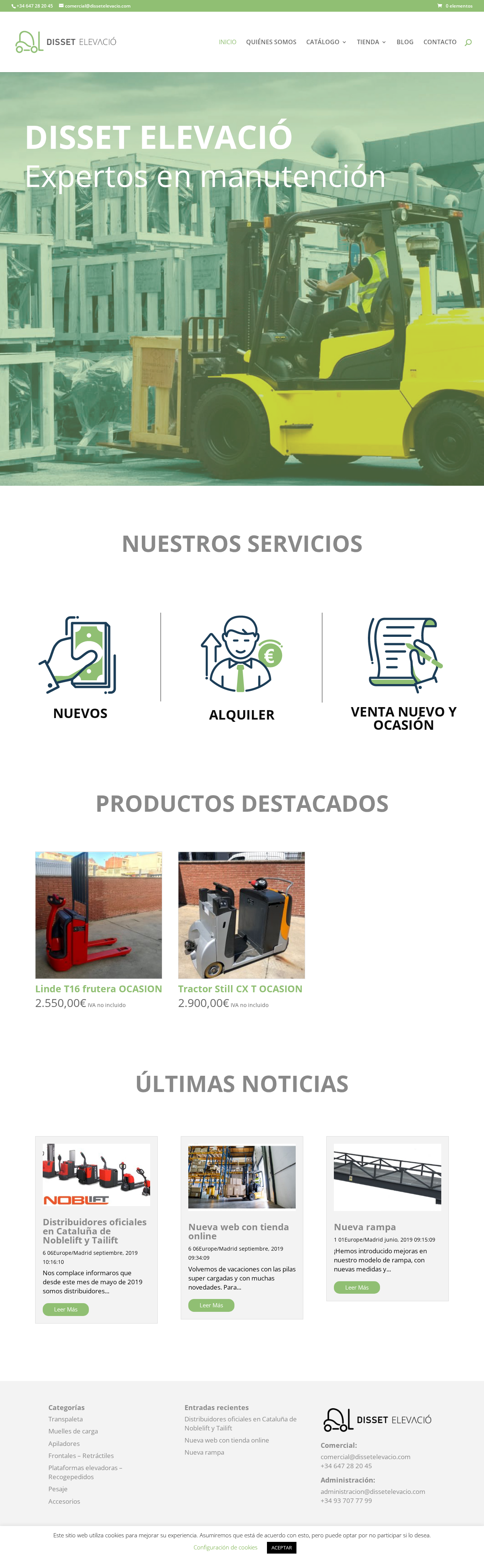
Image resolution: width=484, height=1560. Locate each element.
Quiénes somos (271, 42)
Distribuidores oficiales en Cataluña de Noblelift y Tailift (95, 1231)
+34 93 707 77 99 (346, 1500)
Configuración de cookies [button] (226, 1547)
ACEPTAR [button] (281, 1547)
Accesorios (64, 1501)
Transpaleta (65, 1419)
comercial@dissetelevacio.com (366, 1456)
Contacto (440, 42)
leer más (66, 1309)
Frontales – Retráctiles (81, 1455)
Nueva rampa (365, 1226)
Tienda (368, 42)
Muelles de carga (73, 1431)
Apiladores (64, 1443)
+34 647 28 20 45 (346, 1465)
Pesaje (58, 1488)
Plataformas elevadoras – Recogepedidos (85, 1472)
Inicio (227, 42)
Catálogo (323, 42)
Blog (405, 42)
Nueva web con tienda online (238, 1231)
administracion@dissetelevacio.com (373, 1491)
